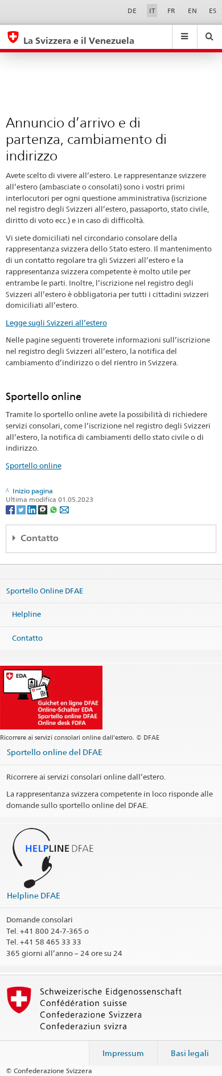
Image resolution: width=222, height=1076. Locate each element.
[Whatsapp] (54, 509)
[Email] (64, 509)
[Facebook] (11, 509)
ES (212, 10)
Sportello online (33, 465)
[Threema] (43, 509)
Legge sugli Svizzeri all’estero (56, 322)
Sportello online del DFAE (54, 752)
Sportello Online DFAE (44, 590)
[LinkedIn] (32, 509)
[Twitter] (22, 509)
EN (192, 10)
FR (171, 10)
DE (132, 10)
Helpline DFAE (33, 895)
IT (152, 10)
